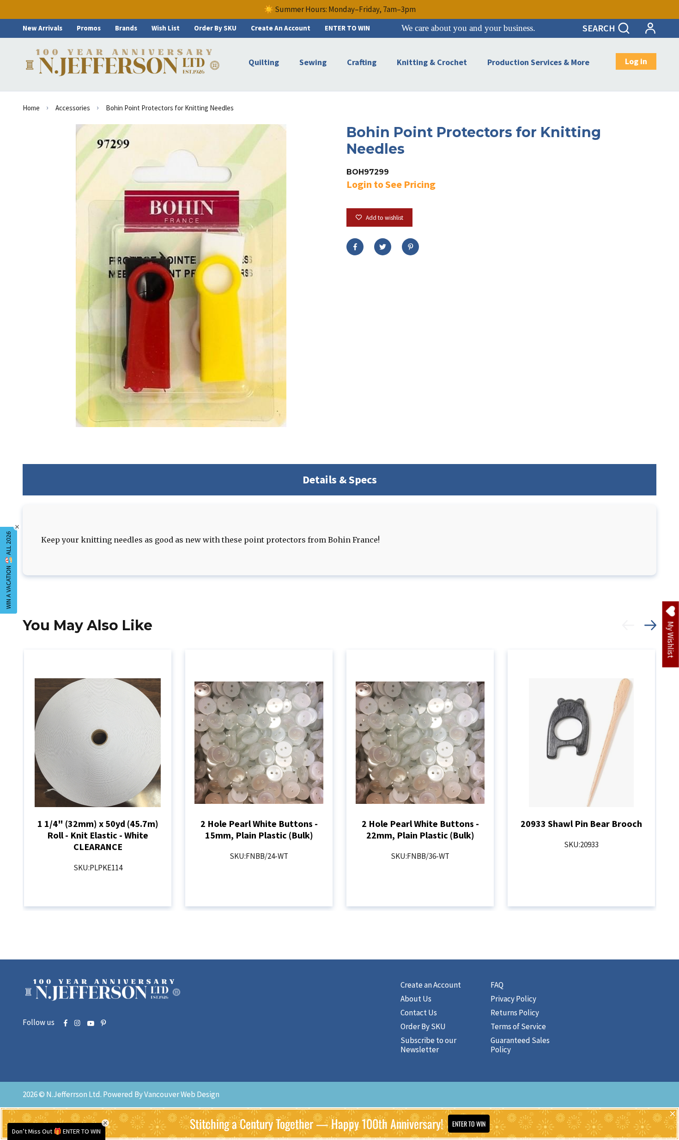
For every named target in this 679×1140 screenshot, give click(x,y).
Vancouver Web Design (181, 1094)
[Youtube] (90, 1024)
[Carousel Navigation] (634, 630)
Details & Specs (340, 479)
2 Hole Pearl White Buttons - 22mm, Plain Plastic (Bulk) (420, 829)
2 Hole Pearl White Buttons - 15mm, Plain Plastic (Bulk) (259, 829)
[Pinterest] (410, 246)
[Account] (650, 28)
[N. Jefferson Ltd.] (123, 63)
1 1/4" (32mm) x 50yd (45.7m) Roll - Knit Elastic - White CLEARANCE (97, 835)
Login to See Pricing (391, 184)
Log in (636, 61)
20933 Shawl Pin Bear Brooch (581, 823)
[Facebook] (355, 246)
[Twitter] (382, 246)
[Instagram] (77, 1024)
